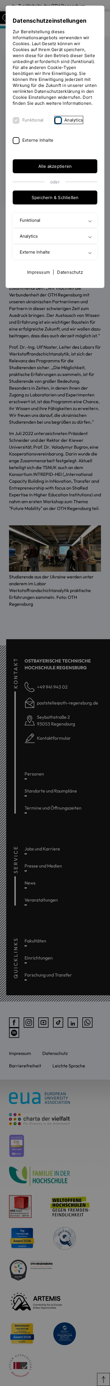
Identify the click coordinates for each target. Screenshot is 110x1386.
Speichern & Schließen (55, 197)
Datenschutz (70, 272)
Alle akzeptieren (55, 166)
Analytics (73, 120)
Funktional (32, 120)
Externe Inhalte (37, 140)
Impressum (38, 272)
